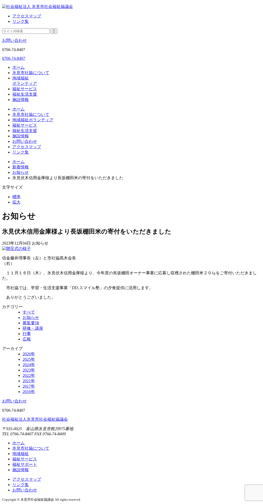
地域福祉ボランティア (32, 120)
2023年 (29, 370)
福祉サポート (24, 464)
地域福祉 (20, 453)
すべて (29, 312)
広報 (27, 339)
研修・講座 (33, 328)
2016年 (29, 391)
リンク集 (20, 21)
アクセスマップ (26, 16)
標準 (16, 197)
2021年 (29, 381)
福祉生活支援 (24, 94)
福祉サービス (24, 89)
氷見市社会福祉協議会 (35, 419)
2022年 (29, 375)
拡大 (16, 202)
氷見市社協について (30, 72)
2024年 (29, 364)
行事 (27, 333)
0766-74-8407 (13, 58)
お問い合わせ (14, 40)
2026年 (29, 354)
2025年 (29, 359)
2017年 (29, 386)
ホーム (18, 67)
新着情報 (20, 167)
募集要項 (31, 323)
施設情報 (20, 99)
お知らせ (20, 172)
